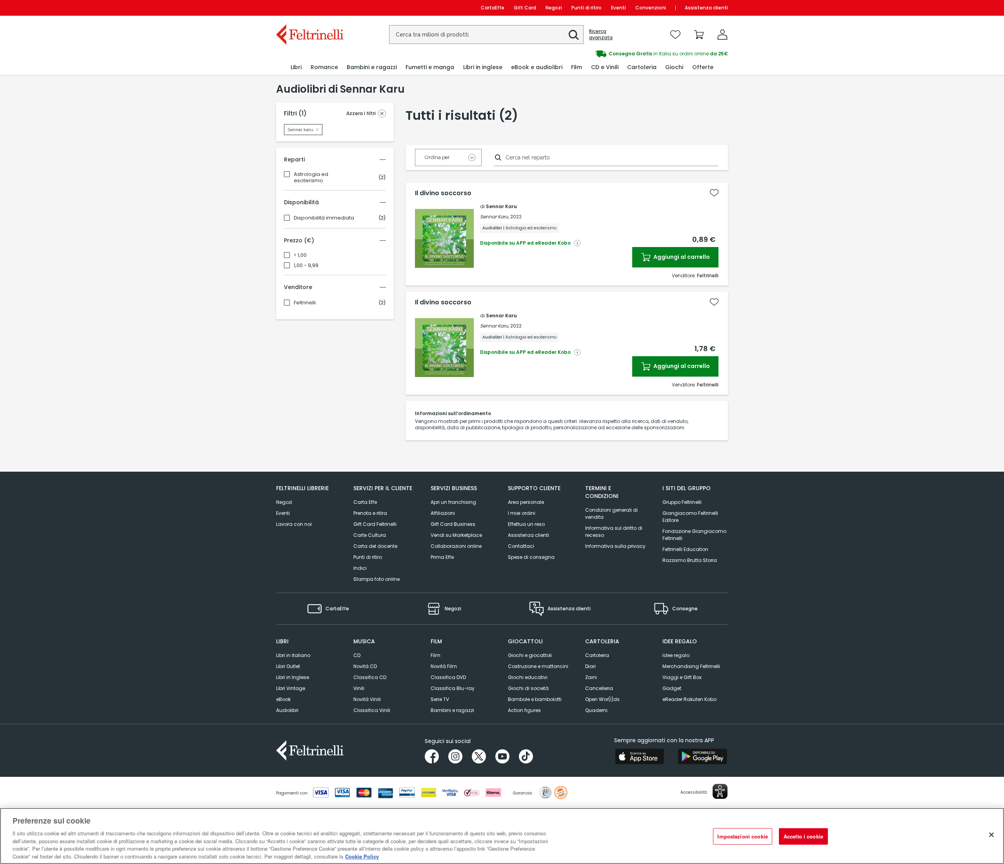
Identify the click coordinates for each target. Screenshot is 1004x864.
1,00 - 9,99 (306, 265)
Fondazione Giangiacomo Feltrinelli (694, 535)
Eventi (618, 7)
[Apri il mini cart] (699, 34)
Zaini (591, 677)
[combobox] (486, 34)
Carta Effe (365, 502)
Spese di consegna (531, 557)
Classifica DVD (448, 677)
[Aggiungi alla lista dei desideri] (714, 193)
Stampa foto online (376, 579)
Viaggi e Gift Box (682, 677)
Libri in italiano (293, 655)
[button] (574, 35)
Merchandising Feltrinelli (691, 666)
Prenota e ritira (370, 513)
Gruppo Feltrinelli (682, 502)
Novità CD (365, 666)
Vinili (358, 688)
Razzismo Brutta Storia (689, 560)
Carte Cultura (369, 535)
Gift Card (525, 7)
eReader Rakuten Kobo (689, 699)
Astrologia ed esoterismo (311, 177)
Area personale (526, 502)
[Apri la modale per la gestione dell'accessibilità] (720, 791)
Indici (360, 568)
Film (435, 655)
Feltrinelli (305, 303)
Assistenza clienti (706, 7)
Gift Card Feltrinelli (375, 524)
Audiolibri (287, 710)
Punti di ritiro (586, 7)
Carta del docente (375, 546)
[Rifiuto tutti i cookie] (991, 835)
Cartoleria (597, 655)
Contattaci (521, 546)
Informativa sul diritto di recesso (613, 531)
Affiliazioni (443, 513)
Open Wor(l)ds (602, 699)
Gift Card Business (453, 524)
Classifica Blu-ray (453, 688)
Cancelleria (599, 688)
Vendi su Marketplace (456, 535)
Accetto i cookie (803, 836)
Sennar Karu (501, 206)
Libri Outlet (288, 666)
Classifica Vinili (371, 710)
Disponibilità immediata (324, 218)
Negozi (554, 7)
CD (356, 655)
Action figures (524, 710)
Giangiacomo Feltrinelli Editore (690, 517)
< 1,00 (300, 255)
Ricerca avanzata (601, 34)
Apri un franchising (453, 502)
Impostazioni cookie (742, 836)
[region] (502, 836)
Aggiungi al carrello (681, 257)
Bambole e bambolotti (535, 699)
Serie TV (440, 699)
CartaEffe (492, 7)
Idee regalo (675, 655)
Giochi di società (528, 688)
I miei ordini (521, 513)
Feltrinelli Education (685, 549)
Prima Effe (442, 557)
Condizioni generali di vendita (611, 513)
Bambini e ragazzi (452, 710)
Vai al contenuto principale (309, 8)
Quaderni (596, 710)
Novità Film (444, 666)
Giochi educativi (527, 677)
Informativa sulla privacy (615, 546)
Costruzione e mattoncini (538, 666)
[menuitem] (296, 67)
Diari (590, 666)
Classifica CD (369, 677)
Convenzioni (650, 7)
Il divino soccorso (443, 193)
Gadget (671, 688)
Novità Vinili (367, 699)
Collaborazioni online (456, 546)
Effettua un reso (526, 524)
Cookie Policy (362, 856)
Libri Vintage (290, 688)
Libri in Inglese (292, 677)
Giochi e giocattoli (530, 655)
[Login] (722, 34)
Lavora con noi (294, 524)
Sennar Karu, (494, 216)
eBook (283, 699)
